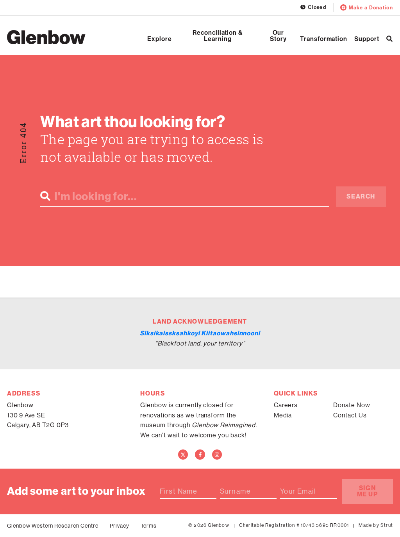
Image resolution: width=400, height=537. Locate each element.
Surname (235, 491)
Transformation (323, 39)
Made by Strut (376, 525)
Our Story (278, 36)
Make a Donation (371, 8)
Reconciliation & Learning (218, 36)
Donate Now (351, 405)
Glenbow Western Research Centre (52, 526)
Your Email (298, 491)
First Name (178, 491)
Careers (286, 405)
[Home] (46, 37)
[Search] (389, 39)
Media (283, 415)
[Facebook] (200, 454)
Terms (149, 526)
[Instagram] (217, 454)
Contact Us (350, 415)
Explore (159, 39)
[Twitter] (183, 454)
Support (366, 39)
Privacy (119, 526)
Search (360, 196)
